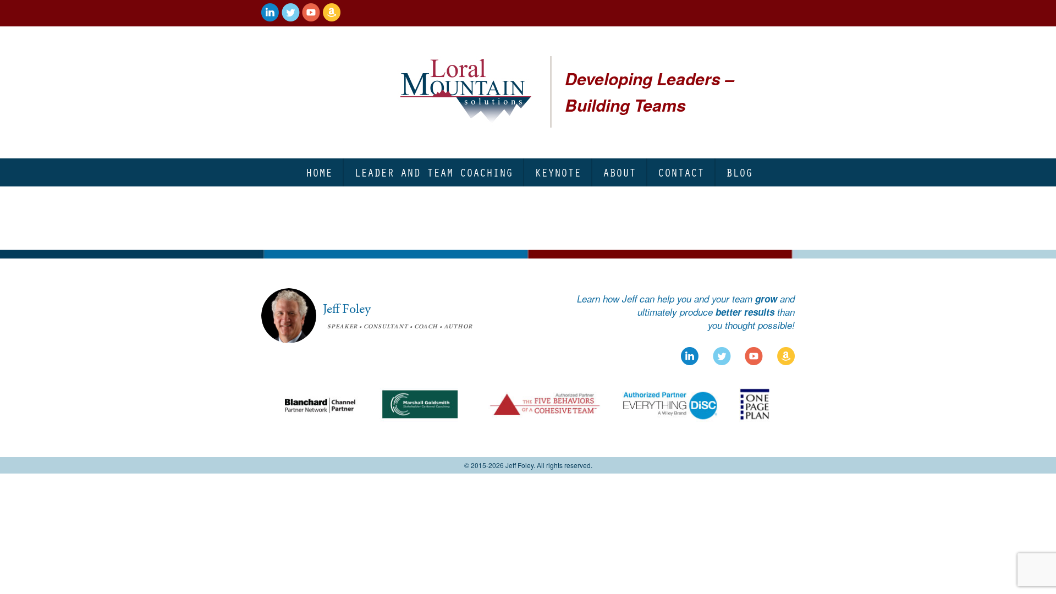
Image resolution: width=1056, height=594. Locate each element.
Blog (739, 172)
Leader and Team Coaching (433, 172)
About (619, 172)
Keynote (558, 172)
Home (319, 172)
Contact (681, 172)
